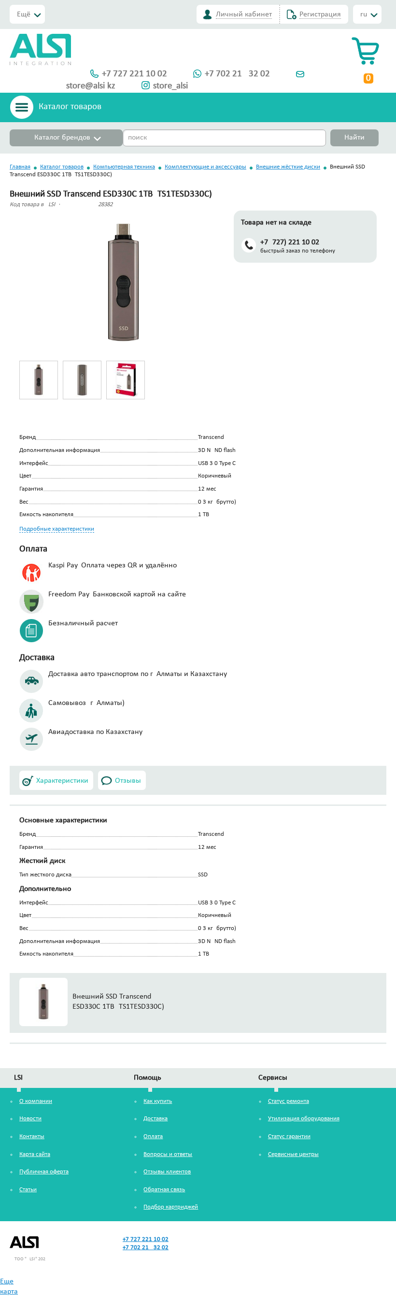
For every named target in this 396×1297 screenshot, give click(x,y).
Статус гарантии (289, 1136)
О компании (35, 1101)
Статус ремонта (288, 1101)
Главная (20, 167)
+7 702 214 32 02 (237, 74)
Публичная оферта (44, 1172)
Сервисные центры (293, 1154)
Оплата (153, 1136)
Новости (30, 1118)
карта (9, 1292)
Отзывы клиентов (167, 1172)
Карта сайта (34, 1154)
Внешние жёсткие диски (288, 167)
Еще (7, 1281)
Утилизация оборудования (303, 1118)
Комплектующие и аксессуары (205, 167)
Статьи (28, 1189)
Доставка (155, 1118)
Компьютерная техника (124, 167)
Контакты (31, 1136)
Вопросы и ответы (167, 1154)
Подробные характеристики (56, 529)
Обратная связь (164, 1189)
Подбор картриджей (170, 1207)
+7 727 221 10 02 (134, 74)
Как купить (157, 1101)
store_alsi (170, 86)
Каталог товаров (62, 167)
